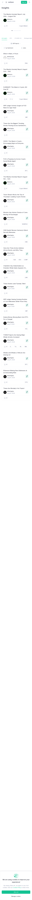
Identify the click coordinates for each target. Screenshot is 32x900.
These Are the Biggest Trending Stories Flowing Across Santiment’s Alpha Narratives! (14, 125)
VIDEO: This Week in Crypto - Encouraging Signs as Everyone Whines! (13, 142)
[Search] (29, 2)
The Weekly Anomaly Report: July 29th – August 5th (14, 15)
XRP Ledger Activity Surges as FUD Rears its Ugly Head (14, 107)
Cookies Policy (17, 887)
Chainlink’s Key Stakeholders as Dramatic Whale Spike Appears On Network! (14, 267)
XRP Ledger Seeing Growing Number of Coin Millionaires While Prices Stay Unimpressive (15, 300)
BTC (11, 38)
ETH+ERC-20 (18, 38)
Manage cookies (16, 896)
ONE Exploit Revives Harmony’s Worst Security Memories (15, 231)
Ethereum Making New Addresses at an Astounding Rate (15, 372)
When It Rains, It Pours (10, 54)
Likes (24, 48)
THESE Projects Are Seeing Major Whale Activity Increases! (14, 336)
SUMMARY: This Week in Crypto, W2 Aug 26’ (15, 88)
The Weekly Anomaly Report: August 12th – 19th (15, 70)
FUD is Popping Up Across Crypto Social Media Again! (14, 160)
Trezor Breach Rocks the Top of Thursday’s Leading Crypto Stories (14, 196)
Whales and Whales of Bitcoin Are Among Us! (14, 354)
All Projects (16, 43)
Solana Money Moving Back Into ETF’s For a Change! (15, 318)
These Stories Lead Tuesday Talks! (14, 284)
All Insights (4, 38)
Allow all (16, 892)
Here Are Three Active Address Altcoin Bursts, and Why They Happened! (13, 249)
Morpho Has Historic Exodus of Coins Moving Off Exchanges (15, 213)
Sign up (24, 2)
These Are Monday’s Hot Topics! (13, 388)
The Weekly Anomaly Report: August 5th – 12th (15, 178)
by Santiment (9, 48)
